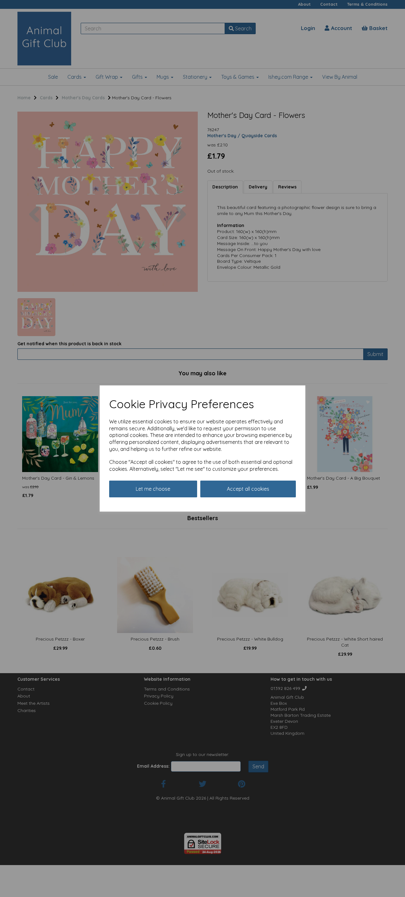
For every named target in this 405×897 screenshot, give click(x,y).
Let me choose (153, 489)
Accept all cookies (248, 489)
